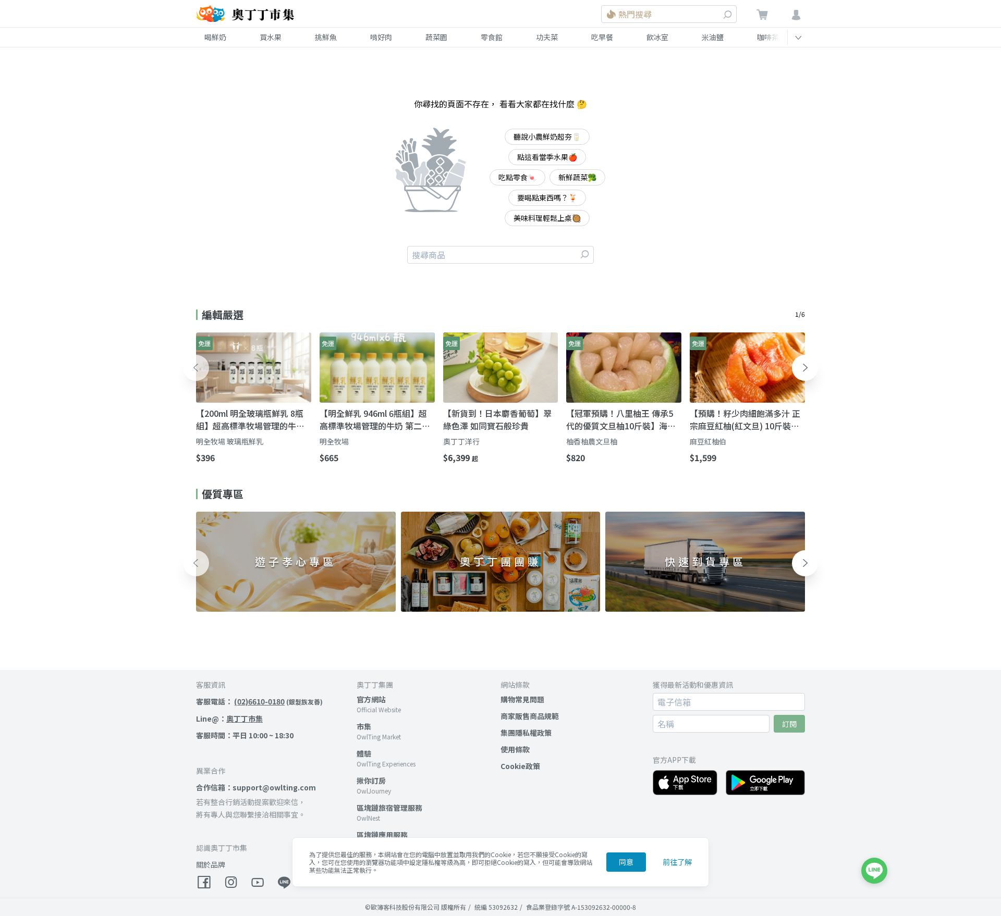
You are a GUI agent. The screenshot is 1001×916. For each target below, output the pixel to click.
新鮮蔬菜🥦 (577, 177)
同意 (626, 862)
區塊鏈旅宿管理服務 (389, 807)
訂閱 (789, 724)
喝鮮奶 (215, 37)
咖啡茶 (768, 37)
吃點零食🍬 (517, 177)
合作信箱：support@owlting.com (256, 787)
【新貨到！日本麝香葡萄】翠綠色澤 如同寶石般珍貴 (497, 419)
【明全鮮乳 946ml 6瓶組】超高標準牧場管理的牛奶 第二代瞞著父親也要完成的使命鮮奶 (375, 419)
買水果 (271, 37)
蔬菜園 (436, 37)
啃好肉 (381, 37)
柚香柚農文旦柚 (591, 441)
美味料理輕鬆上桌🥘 (547, 218)
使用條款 (515, 749)
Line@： (229, 718)
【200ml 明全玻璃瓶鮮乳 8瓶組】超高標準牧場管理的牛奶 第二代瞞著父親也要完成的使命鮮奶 (250, 419)
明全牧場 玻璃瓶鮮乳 (229, 441)
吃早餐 (602, 37)
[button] (196, 368)
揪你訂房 (371, 780)
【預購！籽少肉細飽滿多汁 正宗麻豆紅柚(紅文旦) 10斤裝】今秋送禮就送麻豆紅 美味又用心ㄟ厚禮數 (745, 419)
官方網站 (371, 699)
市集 (364, 726)
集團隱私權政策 (526, 732)
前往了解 (677, 862)
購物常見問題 (522, 699)
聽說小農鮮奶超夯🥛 (547, 136)
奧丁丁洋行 (461, 441)
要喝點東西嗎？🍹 (547, 197)
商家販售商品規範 (529, 716)
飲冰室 (657, 37)
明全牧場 (334, 441)
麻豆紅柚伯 (708, 441)
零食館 (492, 37)
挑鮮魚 (326, 37)
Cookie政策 (520, 766)
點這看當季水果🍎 (547, 157)
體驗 (364, 753)
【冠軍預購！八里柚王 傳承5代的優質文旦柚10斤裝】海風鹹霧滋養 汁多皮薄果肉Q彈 (621, 419)
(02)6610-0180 (259, 701)
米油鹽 (713, 37)
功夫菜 (547, 37)
